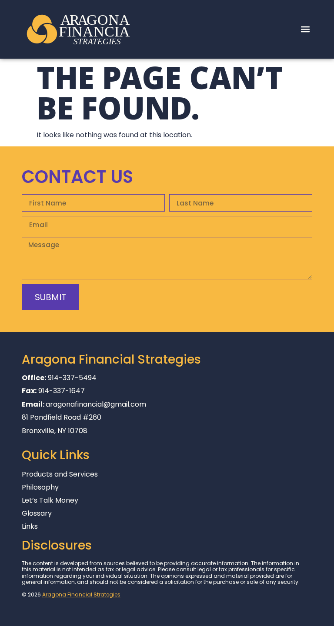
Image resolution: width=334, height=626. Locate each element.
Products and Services (60, 474)
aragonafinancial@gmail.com (96, 404)
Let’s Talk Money (50, 500)
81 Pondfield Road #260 (61, 417)
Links (30, 526)
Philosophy (40, 487)
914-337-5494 (72, 378)
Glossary (37, 513)
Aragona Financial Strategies (81, 594)
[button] (305, 29)
